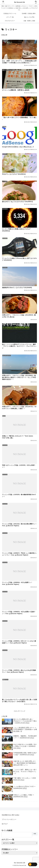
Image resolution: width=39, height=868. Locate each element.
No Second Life (19, 2)
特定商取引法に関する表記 (10, 815)
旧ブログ (5, 824)
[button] (35, 473)
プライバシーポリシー (9, 819)
